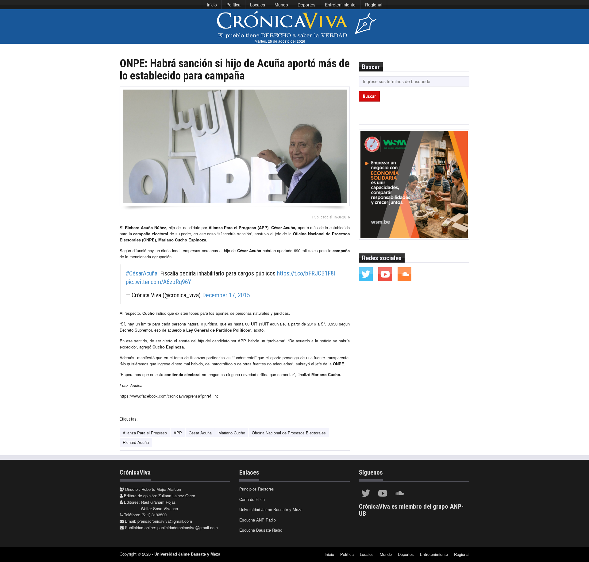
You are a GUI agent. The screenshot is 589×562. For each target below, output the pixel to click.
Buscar (369, 96)
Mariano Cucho (231, 433)
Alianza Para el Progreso (145, 433)
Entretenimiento (340, 5)
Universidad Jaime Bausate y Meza (270, 509)
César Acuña (200, 433)
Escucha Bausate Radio (260, 530)
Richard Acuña (136, 442)
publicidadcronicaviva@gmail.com (187, 527)
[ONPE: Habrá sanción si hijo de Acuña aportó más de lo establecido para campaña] (235, 146)
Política (233, 5)
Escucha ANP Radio (257, 520)
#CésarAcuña (141, 273)
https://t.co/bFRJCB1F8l (306, 273)
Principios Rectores (256, 489)
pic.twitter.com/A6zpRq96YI (159, 282)
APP (178, 433)
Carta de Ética (252, 499)
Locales (257, 5)
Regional (373, 5)
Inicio (212, 5)
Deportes (306, 5)
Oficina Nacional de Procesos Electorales (289, 433)
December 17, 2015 (226, 295)
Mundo (281, 5)
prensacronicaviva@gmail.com (164, 521)
